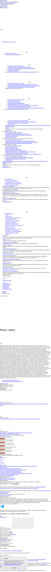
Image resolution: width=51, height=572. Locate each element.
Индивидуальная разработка (11, 185)
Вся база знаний (9, 213)
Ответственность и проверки (12, 220)
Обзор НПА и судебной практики (13, 231)
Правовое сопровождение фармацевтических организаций (21, 87)
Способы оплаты (4, 493)
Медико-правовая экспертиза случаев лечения (18, 104)
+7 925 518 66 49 (11, 479)
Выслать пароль (4, 538)
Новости (7, 234)
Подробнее (2, 438)
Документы (5, 167)
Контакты (28, 466)
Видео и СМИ (6, 287)
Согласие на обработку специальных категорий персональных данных (16, 473)
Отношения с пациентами (11, 180)
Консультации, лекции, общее (12, 54)
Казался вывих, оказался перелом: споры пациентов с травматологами (16, 432)
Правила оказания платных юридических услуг (11, 468)
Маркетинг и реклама (10, 222)
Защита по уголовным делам (14, 102)
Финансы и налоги (9, 226)
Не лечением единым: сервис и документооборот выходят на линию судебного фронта (19, 418)
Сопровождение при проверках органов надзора (19, 106)
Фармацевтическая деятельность (12, 217)
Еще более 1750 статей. (5, 436)
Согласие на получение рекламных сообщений (10, 472)
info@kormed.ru (3, 478)
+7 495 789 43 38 (4, 5)
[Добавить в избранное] (25, 312)
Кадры (6, 214)
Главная (4, 291)
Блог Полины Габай (7, 289)
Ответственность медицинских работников (12, 381)
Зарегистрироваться (5, 544)
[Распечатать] (25, 302)
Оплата (32, 466)
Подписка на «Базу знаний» (14, 69)
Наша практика (6, 285)
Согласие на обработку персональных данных (10, 471)
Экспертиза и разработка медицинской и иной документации (22, 121)
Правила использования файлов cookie (9, 474)
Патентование (11, 124)
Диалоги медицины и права (11, 232)
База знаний (5, 201)
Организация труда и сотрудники (12, 182)
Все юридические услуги (11, 53)
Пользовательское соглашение (7, 475)
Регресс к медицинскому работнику (11, 380)
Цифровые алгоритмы (10, 228)
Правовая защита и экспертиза (12, 88)
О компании (5, 286)
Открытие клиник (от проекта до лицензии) (18, 123)
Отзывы (7, 127)
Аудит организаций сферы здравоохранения (18, 120)
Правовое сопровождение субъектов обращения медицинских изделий (24, 85)
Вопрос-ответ (8, 216)
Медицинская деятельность (11, 223)
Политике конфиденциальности (11, 563)
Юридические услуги (7, 41)
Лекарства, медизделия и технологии (13, 225)
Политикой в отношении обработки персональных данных (24, 488)
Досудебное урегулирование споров (16, 99)
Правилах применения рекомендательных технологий (12, 564)
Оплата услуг (8, 130)
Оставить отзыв (3, 0)
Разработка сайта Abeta (5, 495)
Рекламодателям (3, 467)
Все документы (8, 179)
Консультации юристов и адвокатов (16, 66)
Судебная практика (9, 219)
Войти (11, 533)
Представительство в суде (14, 100)
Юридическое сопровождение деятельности (15, 109)
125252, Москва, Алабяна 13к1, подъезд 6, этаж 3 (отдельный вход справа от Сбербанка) (20, 481)
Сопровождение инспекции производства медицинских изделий (23, 84)
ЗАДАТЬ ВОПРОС (7, 284)
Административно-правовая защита (16, 103)
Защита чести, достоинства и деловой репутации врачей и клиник (23, 105)
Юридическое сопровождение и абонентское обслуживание (21, 68)
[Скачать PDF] (25, 322)
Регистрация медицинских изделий (16, 83)
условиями (19, 570)
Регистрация (13, 534)
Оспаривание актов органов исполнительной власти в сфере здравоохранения (26, 108)
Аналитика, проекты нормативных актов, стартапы (19, 67)
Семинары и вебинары (13, 70)
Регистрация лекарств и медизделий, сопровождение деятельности (20, 72)
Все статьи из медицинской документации (9, 433)
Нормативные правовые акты (12, 229)
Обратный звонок (4, 7)
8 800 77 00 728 (3, 6)
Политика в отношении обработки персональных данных (13, 469)
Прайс (35, 466)
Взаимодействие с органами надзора (13, 183)
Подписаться (3, 388)
